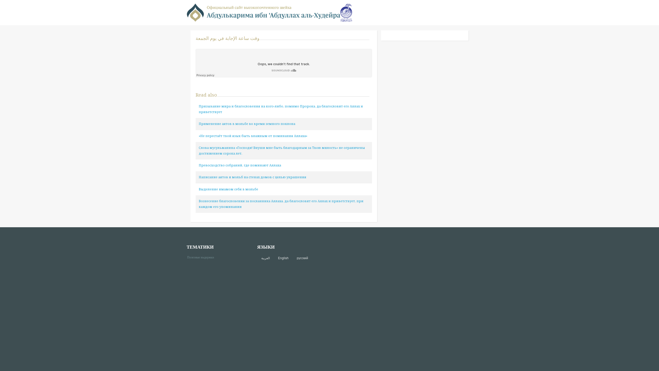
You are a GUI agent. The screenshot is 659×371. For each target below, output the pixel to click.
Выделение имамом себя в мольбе (228, 189)
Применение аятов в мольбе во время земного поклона (247, 124)
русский (302, 258)
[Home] (263, 12)
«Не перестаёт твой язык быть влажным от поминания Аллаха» (253, 136)
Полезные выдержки (202, 257)
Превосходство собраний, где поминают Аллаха (240, 165)
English (283, 258)
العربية (265, 258)
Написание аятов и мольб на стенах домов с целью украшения (252, 177)
